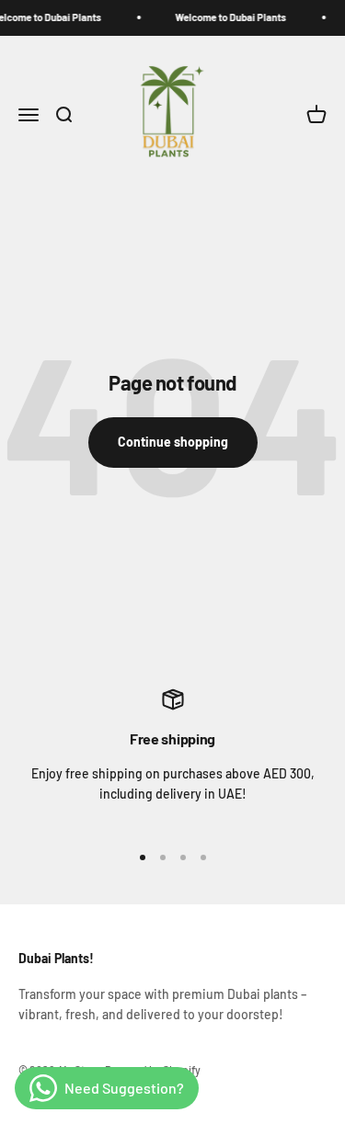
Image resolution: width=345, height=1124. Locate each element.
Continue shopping (173, 441)
